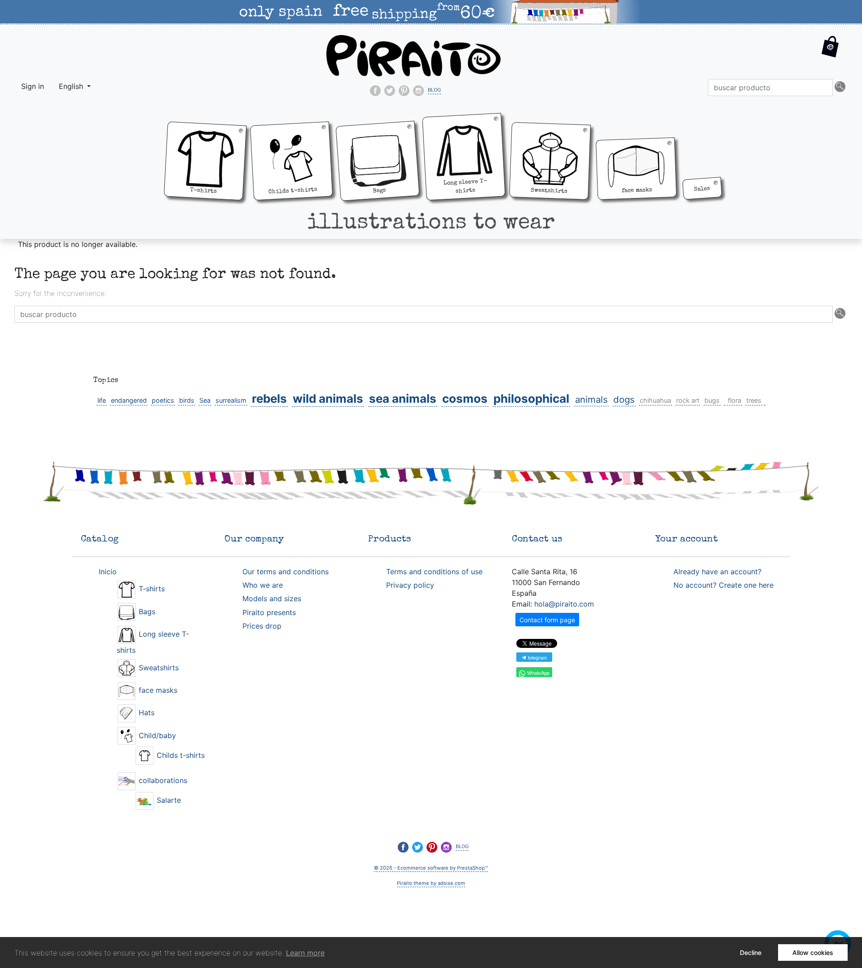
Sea (205, 400)
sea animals (402, 398)
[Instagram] (418, 90)
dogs (624, 399)
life (101, 400)
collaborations (161, 780)
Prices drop (261, 625)
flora (734, 400)
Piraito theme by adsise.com (431, 883)
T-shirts (150, 588)
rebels (269, 398)
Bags (145, 611)
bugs (712, 400)
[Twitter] (389, 90)
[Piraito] (413, 54)
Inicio (108, 571)
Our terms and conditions (285, 571)
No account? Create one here (723, 585)
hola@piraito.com (564, 603)
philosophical (531, 398)
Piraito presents (269, 612)
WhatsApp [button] (538, 672)
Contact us (537, 539)
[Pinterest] (404, 90)
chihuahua (655, 400)
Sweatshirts (157, 667)
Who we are (262, 585)
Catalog (100, 539)
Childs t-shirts (179, 755)
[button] (830, 53)
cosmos (465, 398)
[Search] (840, 87)
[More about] (725, 400)
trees (753, 400)
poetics (163, 400)
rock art (687, 400)
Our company (254, 539)
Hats (145, 712)
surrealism (231, 400)
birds (186, 400)
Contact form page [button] (547, 620)
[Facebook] (375, 90)
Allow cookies (812, 952)
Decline (750, 952)
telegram (537, 657)
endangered (129, 400)
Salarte (167, 800)
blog (434, 88)
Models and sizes (271, 598)
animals (591, 399)
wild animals (328, 398)
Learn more (305, 952)
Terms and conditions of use (434, 571)
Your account (686, 539)
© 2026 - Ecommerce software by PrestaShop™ (431, 868)
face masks (156, 690)
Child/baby (156, 735)
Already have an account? (717, 571)
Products (389, 539)
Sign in (32, 86)
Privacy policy (410, 585)
